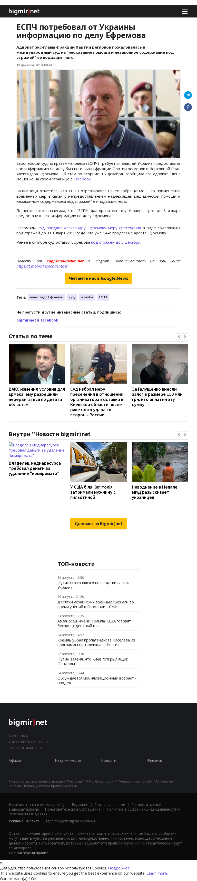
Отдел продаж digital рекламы (69, 821)
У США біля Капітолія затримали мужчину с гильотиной (93, 492)
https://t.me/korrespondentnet (41, 266)
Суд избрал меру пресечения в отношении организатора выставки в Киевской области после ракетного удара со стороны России (96, 402)
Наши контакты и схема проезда (37, 804)
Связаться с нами (109, 804)
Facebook (82, 178)
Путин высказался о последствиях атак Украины (93, 585)
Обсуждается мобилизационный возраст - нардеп (96, 680)
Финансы (155, 760)
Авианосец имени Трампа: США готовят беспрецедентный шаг (94, 623)
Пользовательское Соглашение (73, 809)
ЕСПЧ (103, 297)
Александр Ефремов (46, 297)
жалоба (87, 297)
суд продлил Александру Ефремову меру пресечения (89, 227)
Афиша (15, 760)
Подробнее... (120, 867)
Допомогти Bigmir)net (98, 523)
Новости (108, 760)
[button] (179, 336)
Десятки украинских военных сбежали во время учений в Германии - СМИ (95, 604)
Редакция (80, 804)
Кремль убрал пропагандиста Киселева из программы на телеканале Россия (96, 642)
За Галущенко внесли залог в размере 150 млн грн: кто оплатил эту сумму (157, 396)
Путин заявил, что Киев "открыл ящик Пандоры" (92, 661)
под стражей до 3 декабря (115, 242)
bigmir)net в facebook (37, 320)
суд (72, 297)
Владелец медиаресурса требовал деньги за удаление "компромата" (35, 468)
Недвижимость (68, 760)
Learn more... (157, 873)
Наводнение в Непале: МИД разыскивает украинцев (155, 492)
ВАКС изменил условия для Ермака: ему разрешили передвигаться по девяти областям (37, 396)
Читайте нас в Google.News (98, 278)
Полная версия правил (28, 852)
